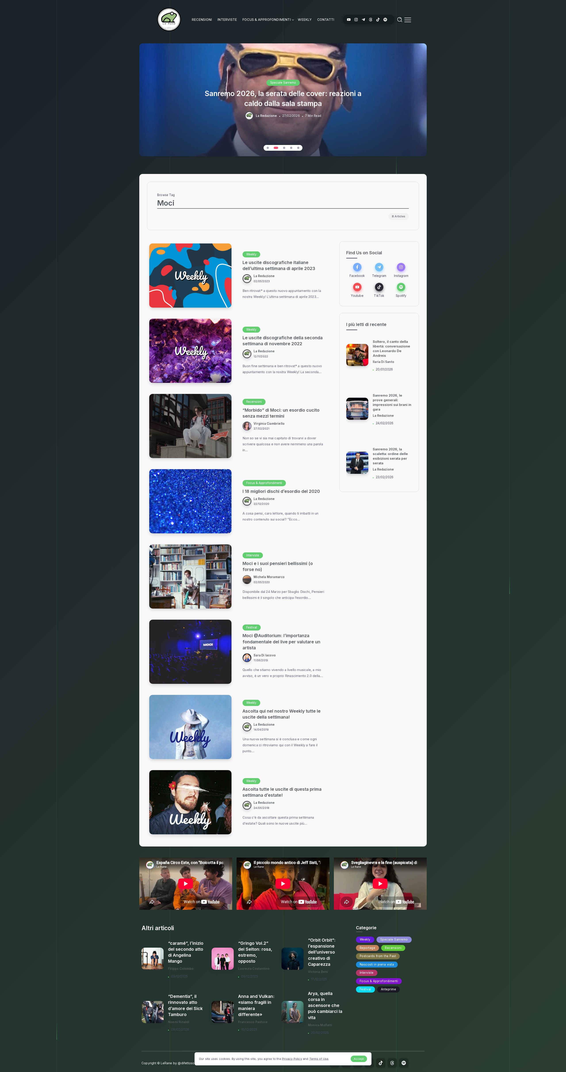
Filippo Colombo (180, 968)
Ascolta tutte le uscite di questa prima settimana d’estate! (282, 792)
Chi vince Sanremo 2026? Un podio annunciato (388, 456)
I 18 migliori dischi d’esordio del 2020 (281, 491)
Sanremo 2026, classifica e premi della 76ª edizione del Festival (283, 98)
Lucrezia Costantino (254, 968)
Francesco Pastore (253, 1022)
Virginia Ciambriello (269, 423)
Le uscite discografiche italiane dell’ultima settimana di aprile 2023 (279, 265)
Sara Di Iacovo (265, 655)
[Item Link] (190, 275)
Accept (359, 1058)
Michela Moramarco (269, 577)
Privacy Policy (292, 1058)
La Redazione (266, 116)
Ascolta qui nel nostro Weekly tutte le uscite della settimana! (282, 714)
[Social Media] (348, 19)
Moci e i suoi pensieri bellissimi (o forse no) (278, 566)
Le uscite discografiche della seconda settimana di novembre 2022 (283, 340)
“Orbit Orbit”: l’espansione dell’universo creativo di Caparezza (321, 952)
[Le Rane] (169, 19)
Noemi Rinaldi (178, 1022)
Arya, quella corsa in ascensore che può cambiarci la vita (325, 1005)
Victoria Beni (318, 972)
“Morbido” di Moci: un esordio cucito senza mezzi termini (281, 413)
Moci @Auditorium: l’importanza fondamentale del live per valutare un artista (281, 641)
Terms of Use (318, 1058)
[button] (268, 148)
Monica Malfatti (320, 1025)
